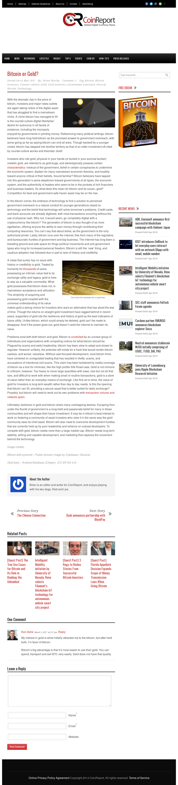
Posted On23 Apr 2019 (146, 333)
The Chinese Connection (31, 515)
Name (72, 715)
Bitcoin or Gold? (22, 73)
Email (72, 726)
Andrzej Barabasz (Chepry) (39, 462)
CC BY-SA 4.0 (67, 462)
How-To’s (104, 58)
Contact (73, 3)
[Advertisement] (89, 39)
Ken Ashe (27, 632)
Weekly (56, 58)
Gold (44, 84)
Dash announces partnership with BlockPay (85, 517)
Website (73, 737)
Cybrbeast (72, 455)
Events (78, 58)
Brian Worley (51, 80)
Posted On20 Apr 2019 (146, 355)
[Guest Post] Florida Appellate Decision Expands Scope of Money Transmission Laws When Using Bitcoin (101, 573)
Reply (62, 632)
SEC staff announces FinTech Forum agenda (152, 304)
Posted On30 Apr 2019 (146, 232)
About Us (60, 3)
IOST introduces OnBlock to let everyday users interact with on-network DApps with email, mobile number (151, 247)
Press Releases (121, 58)
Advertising (87, 3)
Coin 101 (91, 58)
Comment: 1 (69, 80)
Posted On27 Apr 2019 (146, 258)
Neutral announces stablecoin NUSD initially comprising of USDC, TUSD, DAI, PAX (152, 347)
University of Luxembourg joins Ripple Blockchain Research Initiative (150, 369)
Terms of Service (139, 778)
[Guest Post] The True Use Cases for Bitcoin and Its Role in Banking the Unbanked (17, 571)
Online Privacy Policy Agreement (49, 778)
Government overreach (81, 84)
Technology (24, 88)
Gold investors (57, 84)
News (16, 58)
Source (84, 455)
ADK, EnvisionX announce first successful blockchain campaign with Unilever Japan (152, 223)
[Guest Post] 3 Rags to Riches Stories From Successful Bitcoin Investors (73, 569)
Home (10, 3)
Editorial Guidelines (41, 3)
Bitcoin (89, 80)
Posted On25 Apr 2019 (146, 293)
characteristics (16, 167)
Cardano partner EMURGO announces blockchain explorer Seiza (150, 324)
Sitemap (22, 3)
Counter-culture (29, 84)
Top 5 (68, 58)
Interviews (29, 58)
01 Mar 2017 (27, 80)
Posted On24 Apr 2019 (146, 311)
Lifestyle (44, 58)
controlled (77, 337)
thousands (29, 269)
